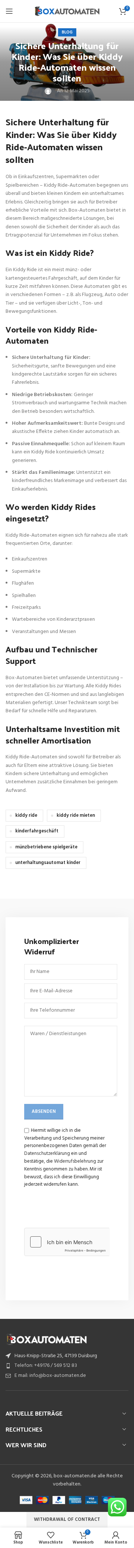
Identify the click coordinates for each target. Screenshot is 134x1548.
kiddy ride (26, 815)
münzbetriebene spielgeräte (46, 847)
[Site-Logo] (67, 11)
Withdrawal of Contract (67, 1519)
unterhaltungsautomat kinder (47, 863)
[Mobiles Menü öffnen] (9, 11)
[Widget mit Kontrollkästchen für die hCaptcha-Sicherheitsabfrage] (67, 1242)
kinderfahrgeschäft (36, 831)
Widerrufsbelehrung (75, 1161)
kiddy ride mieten (76, 815)
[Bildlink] (46, 1339)
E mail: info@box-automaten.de (50, 1375)
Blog (67, 32)
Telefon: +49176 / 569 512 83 (46, 1365)
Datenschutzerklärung (47, 1153)
